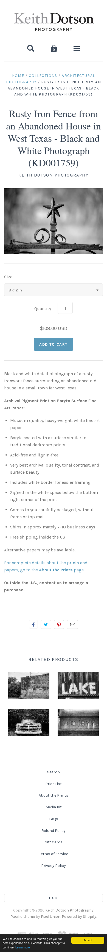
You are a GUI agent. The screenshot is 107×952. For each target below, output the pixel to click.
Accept (87, 940)
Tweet (46, 624)
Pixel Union (50, 916)
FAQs (53, 819)
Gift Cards (54, 842)
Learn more (22, 947)
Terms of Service (53, 854)
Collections (43, 75)
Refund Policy (53, 830)
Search (53, 772)
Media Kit (54, 807)
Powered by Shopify (79, 916)
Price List (53, 784)
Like (33, 624)
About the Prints (53, 795)
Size (8, 276)
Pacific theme (22, 916)
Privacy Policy (53, 865)
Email (72, 624)
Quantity (42, 308)
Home (18, 75)
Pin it (59, 624)
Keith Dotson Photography (53, 175)
